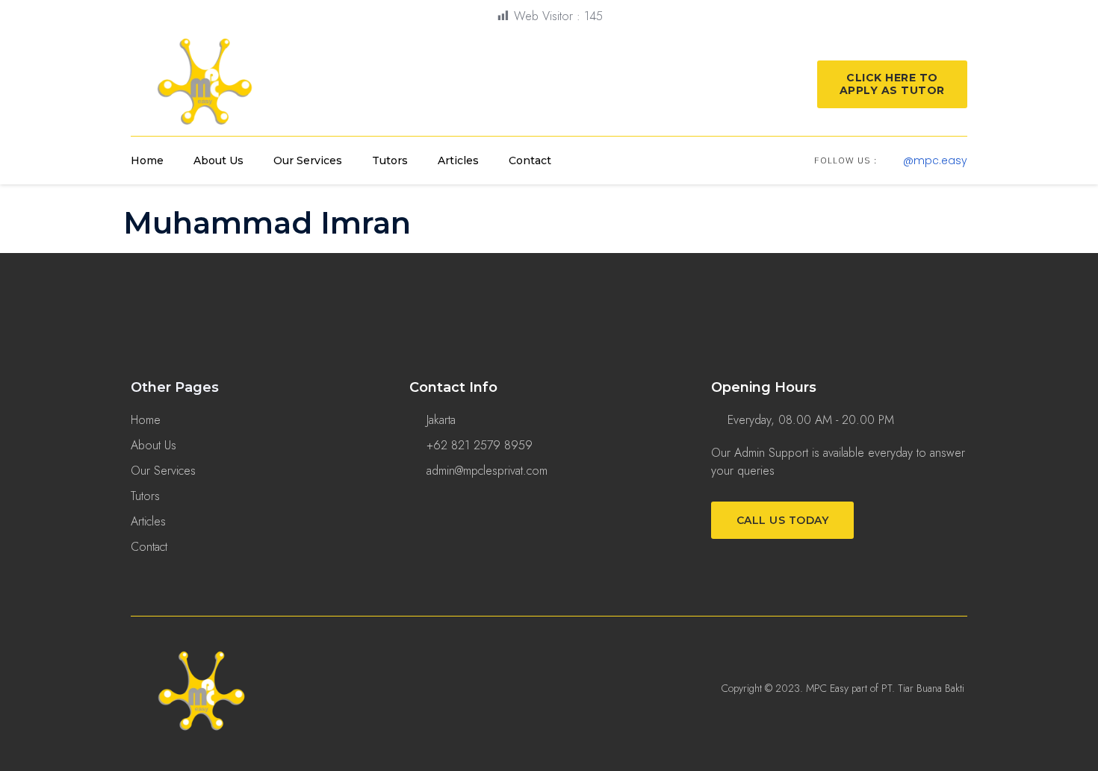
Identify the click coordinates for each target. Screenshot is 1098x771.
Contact (530, 160)
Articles (458, 160)
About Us (218, 160)
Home (147, 160)
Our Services (307, 160)
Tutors (390, 160)
